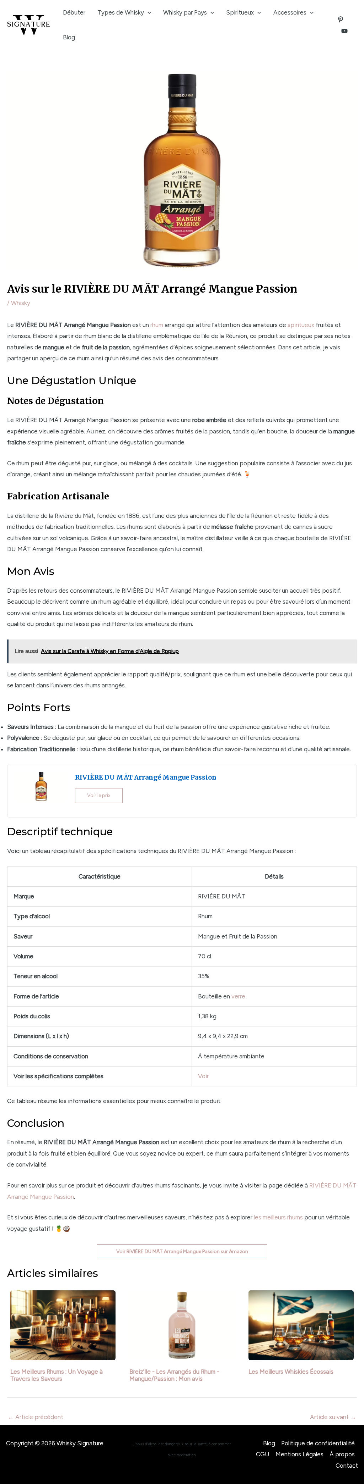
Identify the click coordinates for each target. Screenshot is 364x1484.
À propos (342, 1454)
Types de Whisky (120, 12)
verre (238, 996)
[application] (147, 12)
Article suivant (333, 1417)
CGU (262, 1454)
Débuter (74, 12)
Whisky (20, 302)
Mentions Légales (299, 1454)
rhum (156, 324)
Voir (203, 1076)
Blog (69, 37)
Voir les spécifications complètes (58, 1076)
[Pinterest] (340, 19)
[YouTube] (344, 31)
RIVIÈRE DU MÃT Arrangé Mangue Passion (145, 777)
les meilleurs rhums (278, 1217)
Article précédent (35, 1417)
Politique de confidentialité (318, 1443)
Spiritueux (240, 12)
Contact (347, 1465)
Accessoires (289, 12)
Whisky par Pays (185, 12)
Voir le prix (99, 795)
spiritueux (301, 324)
